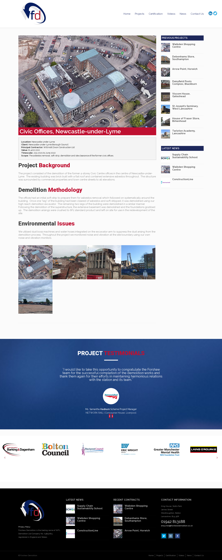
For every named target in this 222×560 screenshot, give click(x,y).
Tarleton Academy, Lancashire (183, 132)
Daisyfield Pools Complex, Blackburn (184, 83)
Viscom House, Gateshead (181, 95)
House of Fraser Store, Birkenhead (186, 120)
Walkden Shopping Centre (183, 45)
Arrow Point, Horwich (184, 69)
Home (127, 13)
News (183, 13)
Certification (156, 13)
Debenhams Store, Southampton (183, 58)
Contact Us (197, 13)
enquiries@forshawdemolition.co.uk (177, 526)
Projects (139, 13)
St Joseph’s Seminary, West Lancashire (185, 107)
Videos (171, 13)
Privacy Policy (24, 527)
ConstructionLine (182, 179)
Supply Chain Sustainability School (185, 156)
